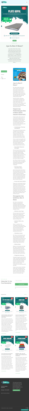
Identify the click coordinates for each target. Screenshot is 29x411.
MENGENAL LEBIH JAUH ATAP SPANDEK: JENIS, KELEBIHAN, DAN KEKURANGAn (21, 354)
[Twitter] (2, 78)
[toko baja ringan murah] (4, 1)
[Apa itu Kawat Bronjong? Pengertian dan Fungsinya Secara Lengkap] (7, 344)
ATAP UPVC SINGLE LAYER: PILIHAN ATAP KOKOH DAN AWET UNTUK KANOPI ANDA (7, 316)
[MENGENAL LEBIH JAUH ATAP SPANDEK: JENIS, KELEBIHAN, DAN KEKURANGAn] (21, 344)
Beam (19, 103)
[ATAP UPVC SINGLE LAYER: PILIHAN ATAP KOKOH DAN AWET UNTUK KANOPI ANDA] (7, 305)
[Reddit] (3, 78)
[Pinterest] (5, 78)
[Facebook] (1, 78)
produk (5, 71)
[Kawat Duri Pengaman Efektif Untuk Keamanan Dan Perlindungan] (21, 305)
